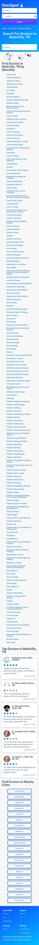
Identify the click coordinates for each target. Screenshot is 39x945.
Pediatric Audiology (14, 408)
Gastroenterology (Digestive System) (17, 222)
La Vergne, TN (19, 848)
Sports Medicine (12, 586)
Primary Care (11, 524)
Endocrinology (12, 188)
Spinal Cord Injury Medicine (17, 580)
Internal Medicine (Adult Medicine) (19, 283)
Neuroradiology (12, 346)
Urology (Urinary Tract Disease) (18, 625)
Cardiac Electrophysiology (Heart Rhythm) (18, 112)
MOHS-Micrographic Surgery (17, 309)
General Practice (13, 232)
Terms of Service (25, 932)
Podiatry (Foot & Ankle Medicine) (19, 518)
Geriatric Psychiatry (14, 239)
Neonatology (11, 322)
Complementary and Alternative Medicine (18, 148)
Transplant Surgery (13, 612)
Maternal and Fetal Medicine (17, 296)
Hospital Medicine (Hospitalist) (18, 277)
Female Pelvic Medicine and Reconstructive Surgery (17, 211)
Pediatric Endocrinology (15, 424)
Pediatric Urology (13, 500)
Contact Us (23, 913)
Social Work (11, 574)
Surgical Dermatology (14, 593)
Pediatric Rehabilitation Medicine (19, 486)
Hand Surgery (12, 248)
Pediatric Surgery (13, 492)
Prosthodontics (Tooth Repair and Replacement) (19, 528)
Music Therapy (12, 315)
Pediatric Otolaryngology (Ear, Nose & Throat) (19, 466)
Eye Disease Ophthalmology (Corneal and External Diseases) (18, 196)
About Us (6, 913)
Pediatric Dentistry (13, 417)
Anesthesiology (12, 87)
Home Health (11, 267)
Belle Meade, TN (19, 797)
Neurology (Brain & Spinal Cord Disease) (18, 329)
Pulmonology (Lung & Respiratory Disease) (19, 542)
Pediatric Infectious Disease (17, 441)
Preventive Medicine (14, 521)
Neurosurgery (11, 349)
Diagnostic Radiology (14, 181)
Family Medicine (13, 204)
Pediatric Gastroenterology (16, 427)
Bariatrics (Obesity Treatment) (17, 100)
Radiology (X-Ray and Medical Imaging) (18, 550)
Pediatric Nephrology (14, 444)
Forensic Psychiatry (14, 218)
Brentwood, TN (19, 802)
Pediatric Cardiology (14, 411)
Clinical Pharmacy (13, 138)
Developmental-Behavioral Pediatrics (16, 177)
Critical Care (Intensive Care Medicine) (17, 160)
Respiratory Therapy (14, 563)
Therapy (10, 601)
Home (4, 28)
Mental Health (12, 303)
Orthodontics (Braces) (15, 377)
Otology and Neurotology (16, 392)
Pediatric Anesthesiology (16, 404)
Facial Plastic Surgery (14, 200)
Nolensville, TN (19, 866)
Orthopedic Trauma (14, 384)
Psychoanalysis (12, 532)
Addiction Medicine (14, 78)
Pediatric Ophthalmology (16, 454)
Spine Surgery (12, 583)
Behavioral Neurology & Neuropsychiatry (15, 107)
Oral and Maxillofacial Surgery (18, 374)
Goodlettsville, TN (19, 825)
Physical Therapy (13, 511)
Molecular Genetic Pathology (17, 312)
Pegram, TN (19, 871)
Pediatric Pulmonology (15, 479)
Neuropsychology (13, 342)
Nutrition (10, 352)
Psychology (11, 535)
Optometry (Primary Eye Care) (17, 371)
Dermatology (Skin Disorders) (17, 170)
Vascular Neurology (14, 628)
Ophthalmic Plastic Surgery (17, 365)
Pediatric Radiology (14, 483)
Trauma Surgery (12, 615)
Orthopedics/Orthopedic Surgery (18, 381)
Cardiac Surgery (12, 116)
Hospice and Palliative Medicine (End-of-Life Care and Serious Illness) (18, 272)
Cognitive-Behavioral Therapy (17, 141)
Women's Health (12, 639)
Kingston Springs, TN (19, 843)
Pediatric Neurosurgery (15, 451)
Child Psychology (13, 125)
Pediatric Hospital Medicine (17, 438)
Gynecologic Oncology (15, 245)
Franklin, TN (19, 814)
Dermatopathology (13, 173)
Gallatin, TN (19, 820)
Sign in (5, 929)
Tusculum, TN (19, 894)
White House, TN (19, 900)
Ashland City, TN (19, 791)
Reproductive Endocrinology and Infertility (18, 558)
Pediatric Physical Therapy (16, 470)
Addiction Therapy (13, 81)
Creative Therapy (13, 156)
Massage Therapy (13, 293)
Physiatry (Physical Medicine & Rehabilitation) (18, 507)
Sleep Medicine (12, 571)
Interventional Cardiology (16, 287)
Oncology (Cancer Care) (15, 361)
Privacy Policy (24, 929)
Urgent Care (11, 618)
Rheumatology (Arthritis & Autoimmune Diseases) (16, 566)
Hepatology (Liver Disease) (16, 264)
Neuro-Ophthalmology (15, 336)
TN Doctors (12, 28)
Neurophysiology (13, 339)
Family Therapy (12, 207)
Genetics (10, 236)
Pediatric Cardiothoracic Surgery (18, 414)
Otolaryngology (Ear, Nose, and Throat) (18, 388)
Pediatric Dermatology (15, 420)
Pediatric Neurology (14, 448)
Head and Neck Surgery (15, 251)
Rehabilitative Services (15, 555)
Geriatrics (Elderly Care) (15, 242)
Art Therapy (11, 90)
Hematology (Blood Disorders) (18, 258)
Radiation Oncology (14, 547)
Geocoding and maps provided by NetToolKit (17, 937)
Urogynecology (12, 622)
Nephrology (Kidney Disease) (17, 325)
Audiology (10, 93)
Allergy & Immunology (15, 84)
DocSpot (10, 5)
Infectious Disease (13, 280)
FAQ (21, 917)
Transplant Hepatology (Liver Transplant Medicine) (17, 608)
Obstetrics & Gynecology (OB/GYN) (19, 355)
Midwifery (10, 306)
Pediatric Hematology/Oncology (18, 430)
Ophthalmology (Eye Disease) (17, 368)
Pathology (10, 398)
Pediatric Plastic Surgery (15, 473)
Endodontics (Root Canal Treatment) (16, 191)
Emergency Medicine (14, 184)
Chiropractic (11, 129)
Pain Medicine (12, 395)
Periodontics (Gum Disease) (17, 503)
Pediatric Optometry (14, 457)
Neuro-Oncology (12, 333)
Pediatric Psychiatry (14, 476)
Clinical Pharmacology (15, 135)
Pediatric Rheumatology (15, 489)
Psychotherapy (12, 539)
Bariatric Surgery (13, 103)
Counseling (11, 153)
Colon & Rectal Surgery (15, 145)
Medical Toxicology (14, 299)
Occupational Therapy (15, 358)
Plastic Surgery (12, 515)
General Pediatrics (13, 229)
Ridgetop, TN (19, 877)
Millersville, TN (19, 854)
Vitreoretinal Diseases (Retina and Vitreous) (19, 635)
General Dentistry (13, 226)
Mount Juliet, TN (19, 860)
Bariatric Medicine (13, 97)
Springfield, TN (19, 889)
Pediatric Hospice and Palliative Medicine (18, 434)
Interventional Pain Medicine (17, 290)
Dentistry (10, 167)
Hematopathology (13, 261)
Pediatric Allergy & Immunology (18, 401)
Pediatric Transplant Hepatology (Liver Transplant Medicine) (18, 496)
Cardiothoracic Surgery (15, 122)
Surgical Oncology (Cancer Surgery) (16, 597)
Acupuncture (11, 74)
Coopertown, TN (19, 808)
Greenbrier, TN (19, 831)
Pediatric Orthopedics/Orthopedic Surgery (19, 461)
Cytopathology (12, 164)
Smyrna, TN (19, 883)
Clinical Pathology (13, 132)
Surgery (9, 590)
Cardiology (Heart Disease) (16, 119)
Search (19, 22)
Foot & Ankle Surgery (14, 215)
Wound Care (11, 642)
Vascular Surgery (13, 631)
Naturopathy (11, 318)
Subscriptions (7, 921)
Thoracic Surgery (13, 604)
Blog (4, 917)
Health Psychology (13, 255)
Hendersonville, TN (19, 837)
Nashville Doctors (24, 28)
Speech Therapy (12, 577)
